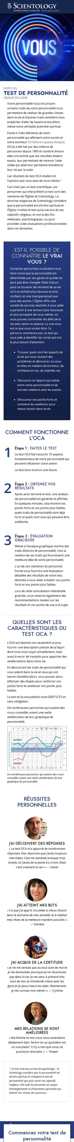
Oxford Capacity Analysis (48, 142)
